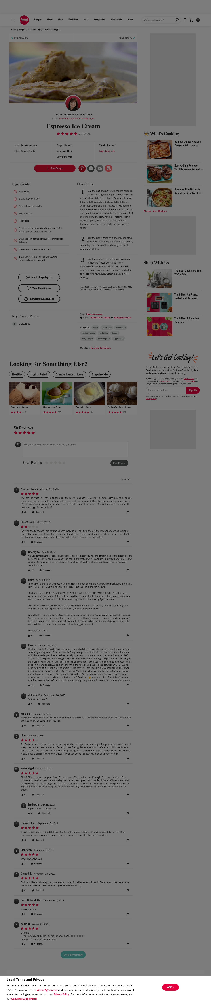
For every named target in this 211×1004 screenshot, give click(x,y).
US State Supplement (24, 999)
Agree (170, 987)
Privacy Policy (61, 994)
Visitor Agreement (47, 990)
